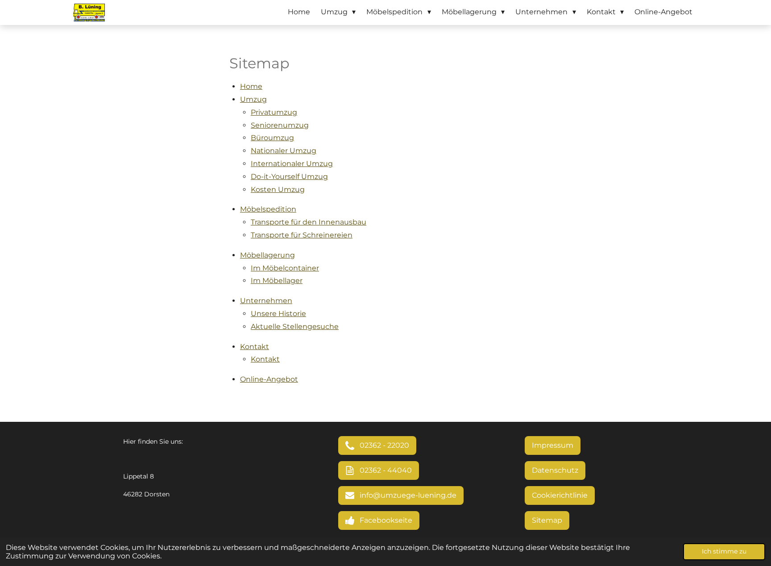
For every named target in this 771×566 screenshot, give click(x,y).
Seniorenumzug (280, 125)
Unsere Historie (278, 313)
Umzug (253, 99)
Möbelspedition (268, 209)
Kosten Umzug (278, 189)
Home (251, 86)
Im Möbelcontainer (285, 268)
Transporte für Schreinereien (301, 235)
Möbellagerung (267, 255)
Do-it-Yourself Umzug (289, 176)
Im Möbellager (277, 280)
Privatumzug (274, 112)
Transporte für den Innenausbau (308, 222)
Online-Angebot (269, 379)
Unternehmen (266, 300)
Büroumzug (272, 137)
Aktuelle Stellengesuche (295, 326)
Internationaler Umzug (292, 163)
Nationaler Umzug (283, 150)
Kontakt (254, 346)
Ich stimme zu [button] (724, 551)
